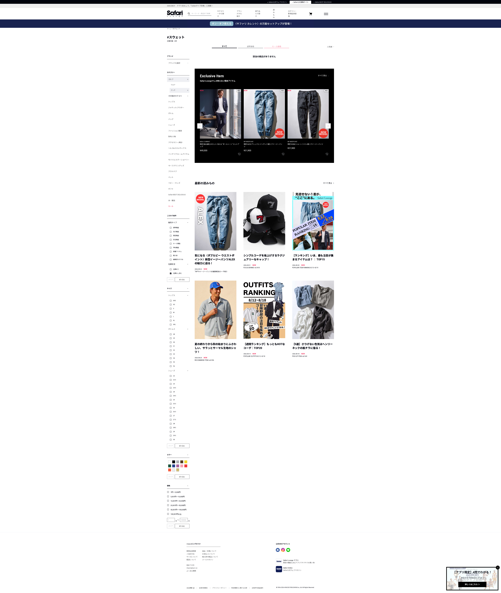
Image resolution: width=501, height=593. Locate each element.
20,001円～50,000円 (178, 505)
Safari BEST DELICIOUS (323, 2)
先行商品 (176, 232)
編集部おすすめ (178, 259)
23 (174, 384)
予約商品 (176, 247)
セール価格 (276, 46)
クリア (170, 279)
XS (174, 304)
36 (174, 366)
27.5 (174, 419)
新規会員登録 (191, 551)
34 (174, 358)
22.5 (174, 380)
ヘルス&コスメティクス (177, 148)
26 (174, 408)
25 (174, 400)
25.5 (174, 404)
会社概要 (189, 588)
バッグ (170, 119)
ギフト (170, 189)
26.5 (174, 412)
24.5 (174, 396)
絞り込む (182, 279)
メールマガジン (207, 560)
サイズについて (192, 557)
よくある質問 (191, 571)
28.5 (174, 427)
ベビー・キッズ (174, 183)
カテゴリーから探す (220, 13)
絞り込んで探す (257, 13)
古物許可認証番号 (257, 588)
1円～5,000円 (176, 492)
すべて (224, 46)
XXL (174, 324)
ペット (170, 177)
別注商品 (176, 240)
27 (174, 416)
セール (170, 206)
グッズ (173, 90)
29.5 (174, 435)
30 (174, 342)
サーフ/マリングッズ (176, 166)
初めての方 (190, 565)
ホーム (169, 28)
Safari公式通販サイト (301, 2)
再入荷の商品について (210, 557)
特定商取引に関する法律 (239, 588)
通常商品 (176, 228)
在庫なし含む (177, 273)
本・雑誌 (171, 200)
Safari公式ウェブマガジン (278, 2)
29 (174, 338)
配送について (191, 560)
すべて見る (322, 76)
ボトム (170, 113)
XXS (174, 300)
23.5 (174, 388)
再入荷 (175, 255)
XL (174, 320)
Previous (199, 126)
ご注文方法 (190, 554)
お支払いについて (208, 554)
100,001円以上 (176, 514)
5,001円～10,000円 (178, 497)
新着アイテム (177, 251)
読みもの (274, 14)
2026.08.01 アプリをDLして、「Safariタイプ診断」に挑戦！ (190, 6)
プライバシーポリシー (219, 588)
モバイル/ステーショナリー (178, 160)
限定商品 (176, 235)
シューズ (171, 125)
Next (328, 126)
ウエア (173, 85)
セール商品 (176, 243)
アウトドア (172, 171)
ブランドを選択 (174, 63)
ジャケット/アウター (176, 108)
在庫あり (176, 269)
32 (174, 350)
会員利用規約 (203, 588)
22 (174, 376)
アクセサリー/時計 (175, 142)
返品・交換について (209, 551)
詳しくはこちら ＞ (472, 584)
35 (174, 362)
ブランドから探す (239, 13)
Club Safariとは (192, 568)
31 (174, 346)
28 (174, 334)
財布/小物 (172, 137)
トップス (171, 102)
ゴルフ (170, 79)
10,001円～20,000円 (178, 501)
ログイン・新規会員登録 (292, 13)
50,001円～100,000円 (178, 510)
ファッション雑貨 (175, 131)
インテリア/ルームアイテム (178, 154)
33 (174, 354)
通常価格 (250, 46)
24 (174, 392)
